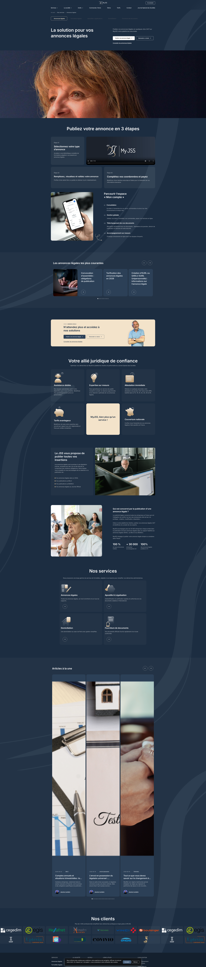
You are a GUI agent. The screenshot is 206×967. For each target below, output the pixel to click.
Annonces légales (69, 595)
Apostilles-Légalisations (94, 18)
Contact (129, 8)
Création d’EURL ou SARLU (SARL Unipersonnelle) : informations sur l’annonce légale (141, 278)
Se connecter (150, 2)
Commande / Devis (95, 8)
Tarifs (118, 8)
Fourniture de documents (130, 18)
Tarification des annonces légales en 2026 (114, 276)
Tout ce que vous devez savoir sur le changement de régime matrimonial (137, 878)
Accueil (53, 12)
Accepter (126, 962)
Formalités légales (76, 18)
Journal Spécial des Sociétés (146, 8)
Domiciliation (112, 18)
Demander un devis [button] (143, 38)
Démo (109, 8)
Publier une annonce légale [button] (122, 38)
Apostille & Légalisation (115, 595)
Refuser (135, 962)
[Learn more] (83, 292)
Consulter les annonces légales (122, 43)
